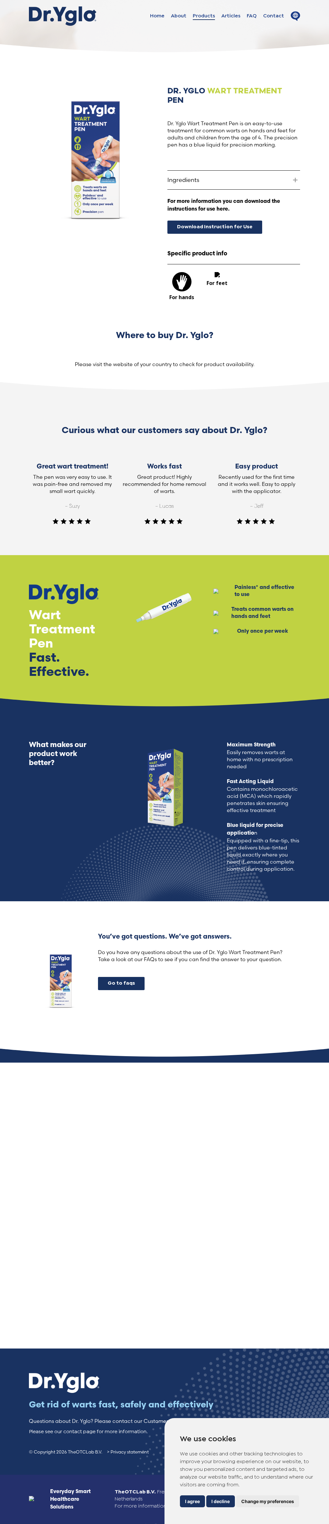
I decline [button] (220, 1501)
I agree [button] (192, 1501)
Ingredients (183, 180)
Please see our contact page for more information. (88, 1432)
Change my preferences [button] (267, 1501)
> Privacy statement (128, 1452)
